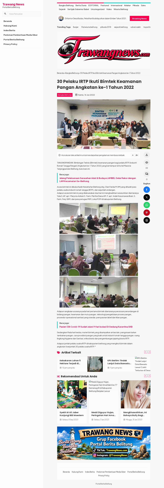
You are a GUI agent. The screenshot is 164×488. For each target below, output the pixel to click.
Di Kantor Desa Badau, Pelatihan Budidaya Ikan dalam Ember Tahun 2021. (95, 18)
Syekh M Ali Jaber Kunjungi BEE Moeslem (72, 414)
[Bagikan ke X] (147, 197)
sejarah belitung (121, 27)
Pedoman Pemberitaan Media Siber (21, 35)
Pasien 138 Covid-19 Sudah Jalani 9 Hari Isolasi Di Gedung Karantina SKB (95, 326)
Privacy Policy (10, 44)
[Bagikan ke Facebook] (147, 189)
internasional (116, 5)
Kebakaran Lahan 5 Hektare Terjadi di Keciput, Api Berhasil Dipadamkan (71, 365)
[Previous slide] (145, 352)
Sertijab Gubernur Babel (78, 9)
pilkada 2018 (105, 27)
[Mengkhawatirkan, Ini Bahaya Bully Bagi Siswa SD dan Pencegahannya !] (135, 394)
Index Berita (9, 30)
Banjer (76, 27)
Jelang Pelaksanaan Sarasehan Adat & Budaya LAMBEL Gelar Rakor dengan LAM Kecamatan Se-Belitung (97, 179)
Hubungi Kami (10, 25)
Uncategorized (97, 9)
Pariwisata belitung (89, 27)
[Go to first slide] (149, 352)
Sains (143, 5)
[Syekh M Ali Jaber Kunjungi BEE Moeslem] (72, 394)
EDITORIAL (93, 5)
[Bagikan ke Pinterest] (147, 212)
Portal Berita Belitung (14, 39)
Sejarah (62, 9)
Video (109, 9)
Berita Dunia (80, 5)
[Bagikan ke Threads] (147, 220)
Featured (105, 5)
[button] (5, 13)
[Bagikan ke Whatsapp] (147, 205)
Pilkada (136, 5)
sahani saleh (136, 27)
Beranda (8, 21)
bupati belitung (150, 27)
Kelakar (127, 5)
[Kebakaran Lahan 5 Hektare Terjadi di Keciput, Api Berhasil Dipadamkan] (95, 364)
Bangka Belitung (66, 5)
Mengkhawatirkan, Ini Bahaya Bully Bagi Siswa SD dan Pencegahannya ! (135, 417)
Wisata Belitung (121, 9)
